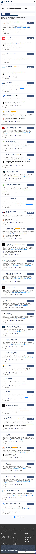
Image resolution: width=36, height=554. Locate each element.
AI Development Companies (5, 535)
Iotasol (22, 439)
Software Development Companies (6, 538)
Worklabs (23, 101)
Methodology (15, 541)
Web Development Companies (5, 537)
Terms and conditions (16, 543)
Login (32, 1)
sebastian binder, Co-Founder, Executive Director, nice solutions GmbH (15, 30)
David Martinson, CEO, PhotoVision (10, 455)
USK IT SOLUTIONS (29, 203)
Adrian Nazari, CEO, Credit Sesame (10, 426)
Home (2, 4)
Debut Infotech (27, 27)
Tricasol (26, 396)
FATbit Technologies (27, 265)
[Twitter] (28, 541)
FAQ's (13, 542)
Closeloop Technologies (29, 423)
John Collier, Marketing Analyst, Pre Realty (11, 236)
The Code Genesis (26, 146)
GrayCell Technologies (29, 357)
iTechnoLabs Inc (24, 233)
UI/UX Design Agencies (4, 543)
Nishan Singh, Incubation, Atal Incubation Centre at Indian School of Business (16, 103)
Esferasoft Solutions (25, 59)
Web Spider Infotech (25, 292)
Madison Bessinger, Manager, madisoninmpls (11, 74)
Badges (14, 538)
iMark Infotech (23, 72)
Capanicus (27, 370)
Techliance (26, 452)
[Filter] (33, 14)
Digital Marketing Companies (5, 542)
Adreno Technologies (25, 344)
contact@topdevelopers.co (29, 537)
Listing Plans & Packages (16, 539)
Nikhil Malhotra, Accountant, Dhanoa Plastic (11, 220)
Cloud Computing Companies (5, 544)
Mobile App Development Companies (6, 536)
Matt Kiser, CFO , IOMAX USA (9, 252)
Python (12, 4)
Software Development (7, 4)
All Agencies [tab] (14, 14)
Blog (13, 535)
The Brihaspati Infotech (24, 410)
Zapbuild (23, 318)
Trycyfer (26, 305)
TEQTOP (23, 468)
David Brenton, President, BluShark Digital (11, 119)
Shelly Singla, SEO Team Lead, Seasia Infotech (12, 163)
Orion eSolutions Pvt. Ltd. (28, 495)
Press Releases (15, 536)
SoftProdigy (24, 383)
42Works (22, 116)
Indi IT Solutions (24, 249)
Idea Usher (22, 87)
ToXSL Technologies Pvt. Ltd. (27, 217)
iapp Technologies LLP (25, 176)
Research (14, 537)
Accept (26, 551)
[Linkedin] (27, 541)
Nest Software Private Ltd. (22, 331)
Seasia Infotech (29, 159)
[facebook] (25, 541)
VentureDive (22, 43)
